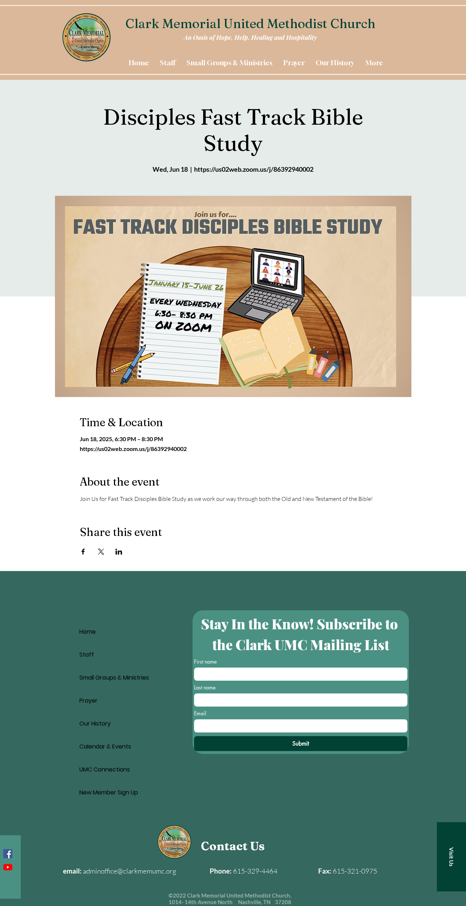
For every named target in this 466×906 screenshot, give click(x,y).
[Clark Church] (7, 867)
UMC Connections (104, 769)
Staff (86, 654)
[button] (451, 856)
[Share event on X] (101, 552)
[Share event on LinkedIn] (118, 552)
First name (205, 661)
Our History (95, 723)
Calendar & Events (105, 746)
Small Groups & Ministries (114, 677)
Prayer (88, 700)
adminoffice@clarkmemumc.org (129, 871)
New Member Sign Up (108, 792)
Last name (205, 687)
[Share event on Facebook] (83, 552)
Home (87, 631)
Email (200, 713)
